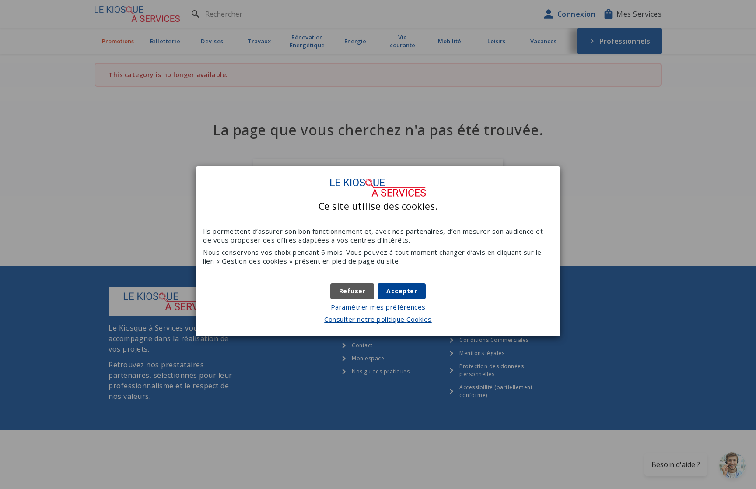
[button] (402, 291)
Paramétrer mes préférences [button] (378, 307)
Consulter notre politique (378, 319)
